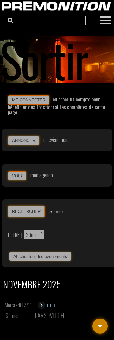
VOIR (17, 175)
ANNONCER (23, 140)
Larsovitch (49, 315)
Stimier (32, 235)
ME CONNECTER (28, 100)
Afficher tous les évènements (40, 256)
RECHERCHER (26, 211)
